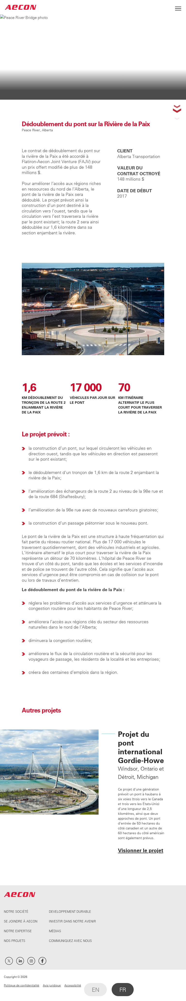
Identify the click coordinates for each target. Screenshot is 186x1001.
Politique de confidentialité (21, 985)
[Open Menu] (178, 7)
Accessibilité (72, 985)
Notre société (16, 911)
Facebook (42, 961)
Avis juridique (52, 985)
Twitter (9, 961)
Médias (55, 931)
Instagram (31, 961)
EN (95, 989)
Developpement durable (70, 911)
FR (122, 989)
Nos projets (14, 941)
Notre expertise (18, 931)
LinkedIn (20, 961)
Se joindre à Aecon (20, 921)
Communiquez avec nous (70, 941)
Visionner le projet (140, 850)
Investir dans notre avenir (72, 921)
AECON (20, 7)
